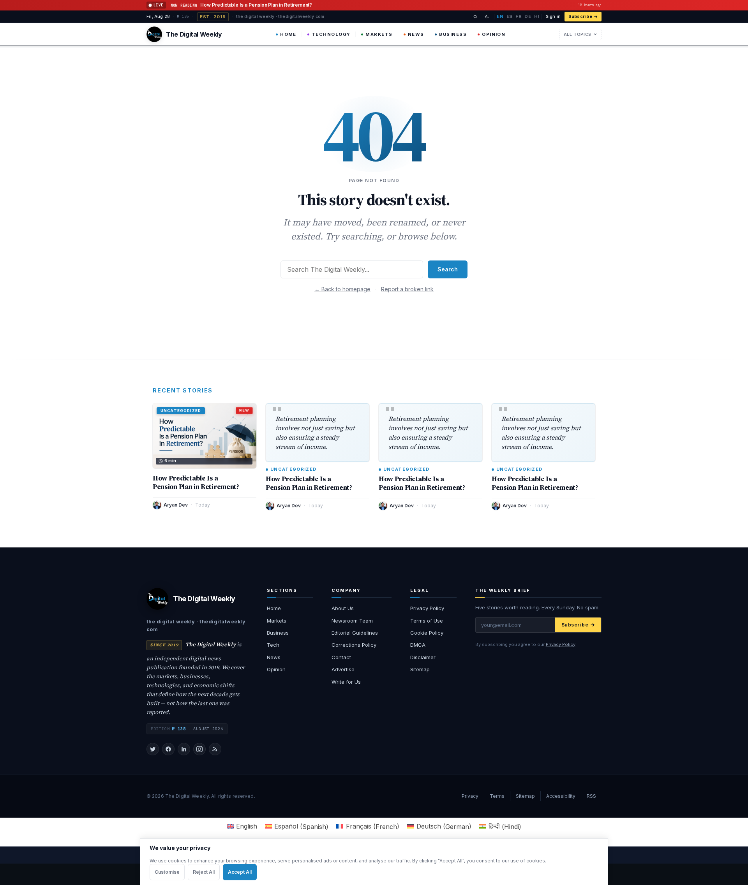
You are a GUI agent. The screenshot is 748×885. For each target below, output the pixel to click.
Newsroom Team (352, 621)
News (416, 34)
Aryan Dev (176, 505)
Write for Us (346, 682)
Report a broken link (407, 289)
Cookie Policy (426, 633)
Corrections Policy (354, 645)
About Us (343, 608)
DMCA (417, 645)
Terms (497, 796)
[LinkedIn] (184, 749)
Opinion (493, 34)
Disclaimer (423, 657)
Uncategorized (293, 469)
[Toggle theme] (487, 16)
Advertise (343, 669)
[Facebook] (168, 749)
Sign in (553, 16)
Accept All (240, 872)
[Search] (475, 16)
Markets (378, 34)
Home (288, 34)
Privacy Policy (427, 608)
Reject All (204, 872)
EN (500, 16)
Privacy (470, 796)
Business (453, 34)
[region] (374, 861)
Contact (341, 657)
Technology (331, 34)
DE (527, 16)
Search (448, 269)
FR (518, 16)
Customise (167, 872)
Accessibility (560, 796)
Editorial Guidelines (355, 633)
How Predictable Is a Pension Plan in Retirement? (196, 482)
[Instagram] (199, 749)
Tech (273, 645)
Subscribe (580, 16)
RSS (591, 796)
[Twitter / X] (152, 749)
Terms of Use (426, 621)
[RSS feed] (215, 749)
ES (509, 16)
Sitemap (420, 669)
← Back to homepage (342, 289)
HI (536, 16)
